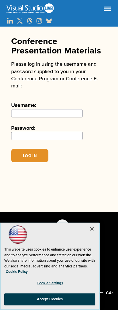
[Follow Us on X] (20, 21)
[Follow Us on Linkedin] (10, 21)
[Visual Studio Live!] (59, 8)
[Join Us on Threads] (29, 21)
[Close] (92, 229)
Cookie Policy (17, 271)
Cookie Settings (50, 283)
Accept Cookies (50, 299)
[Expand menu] (107, 10)
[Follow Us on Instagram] (39, 21)
